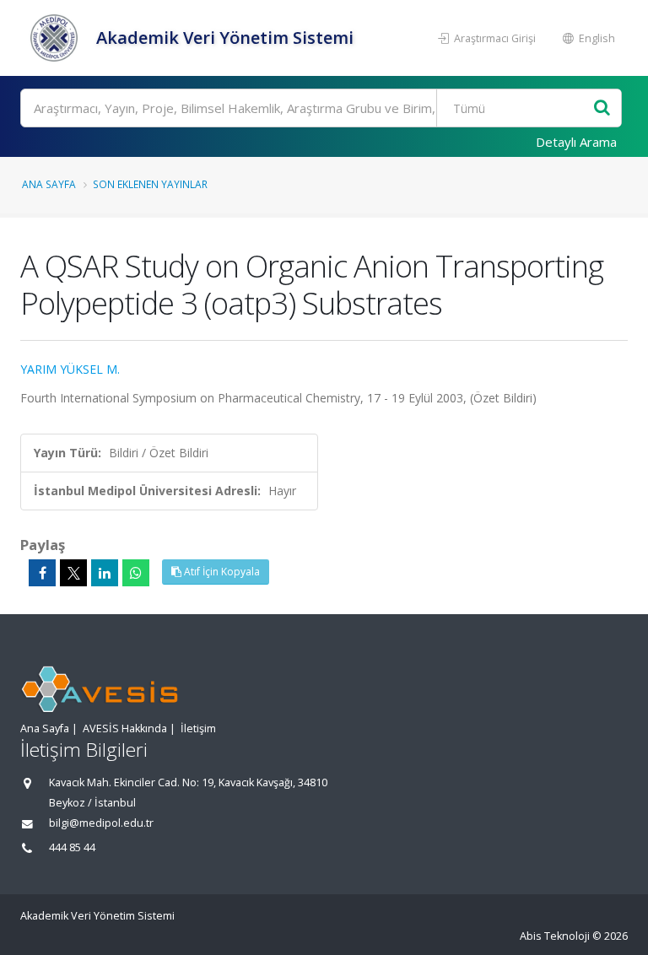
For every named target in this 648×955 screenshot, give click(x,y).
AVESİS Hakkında (125, 728)
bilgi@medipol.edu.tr (101, 823)
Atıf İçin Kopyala (220, 571)
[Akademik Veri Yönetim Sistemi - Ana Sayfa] (56, 38)
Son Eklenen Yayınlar (150, 184)
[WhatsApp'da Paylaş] (135, 572)
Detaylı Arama (576, 141)
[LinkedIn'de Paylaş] (104, 572)
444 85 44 (72, 847)
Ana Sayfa (49, 184)
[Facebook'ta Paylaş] (42, 572)
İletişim (198, 728)
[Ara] (602, 108)
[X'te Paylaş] (73, 572)
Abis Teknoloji (555, 936)
